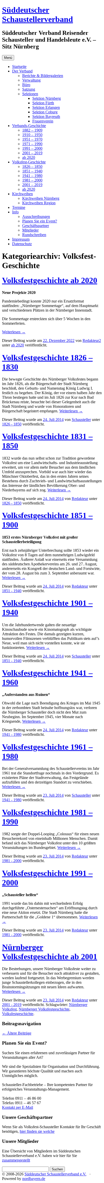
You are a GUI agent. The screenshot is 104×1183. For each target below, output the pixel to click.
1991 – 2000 (32, 148)
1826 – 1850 (32, 166)
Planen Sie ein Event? (39, 221)
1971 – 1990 (32, 144)
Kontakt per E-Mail (17, 1107)
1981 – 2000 (32, 180)
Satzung (28, 89)
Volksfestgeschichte (17, 1014)
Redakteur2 (92, 340)
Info (15, 212)
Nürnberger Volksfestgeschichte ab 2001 (49, 952)
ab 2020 (28, 157)
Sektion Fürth (43, 103)
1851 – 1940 (32, 171)
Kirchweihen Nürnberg (40, 198)
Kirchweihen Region (39, 203)
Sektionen (30, 94)
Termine (18, 207)
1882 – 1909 (32, 130)
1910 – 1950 (32, 135)
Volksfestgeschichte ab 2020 (49, 280)
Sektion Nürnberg (46, 98)
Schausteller (81, 419)
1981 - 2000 (11, 861)
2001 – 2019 (32, 153)
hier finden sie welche (37, 1131)
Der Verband (22, 71)
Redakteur (80, 498)
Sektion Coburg (45, 112)
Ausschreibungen (36, 216)
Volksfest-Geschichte (29, 162)
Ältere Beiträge (16, 1033)
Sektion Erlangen (46, 107)
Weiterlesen (13, 332)
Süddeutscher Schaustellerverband (37, 14)
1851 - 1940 (11, 591)
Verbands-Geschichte (29, 125)
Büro (26, 85)
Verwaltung (31, 80)
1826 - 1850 (11, 424)
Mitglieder (30, 230)
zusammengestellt (16, 1160)
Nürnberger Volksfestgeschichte (44, 1009)
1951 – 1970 (32, 139)
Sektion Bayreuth (46, 116)
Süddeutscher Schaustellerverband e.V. (55, 1174)
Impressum (21, 239)
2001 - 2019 (11, 1004)
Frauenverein (42, 121)
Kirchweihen (22, 194)
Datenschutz (22, 244)
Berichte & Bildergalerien (42, 75)
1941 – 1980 (32, 175)
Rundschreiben (34, 235)
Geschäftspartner (35, 225)
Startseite (19, 66)
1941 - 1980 (11, 734)
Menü (8, 58)
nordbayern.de (33, 1178)
